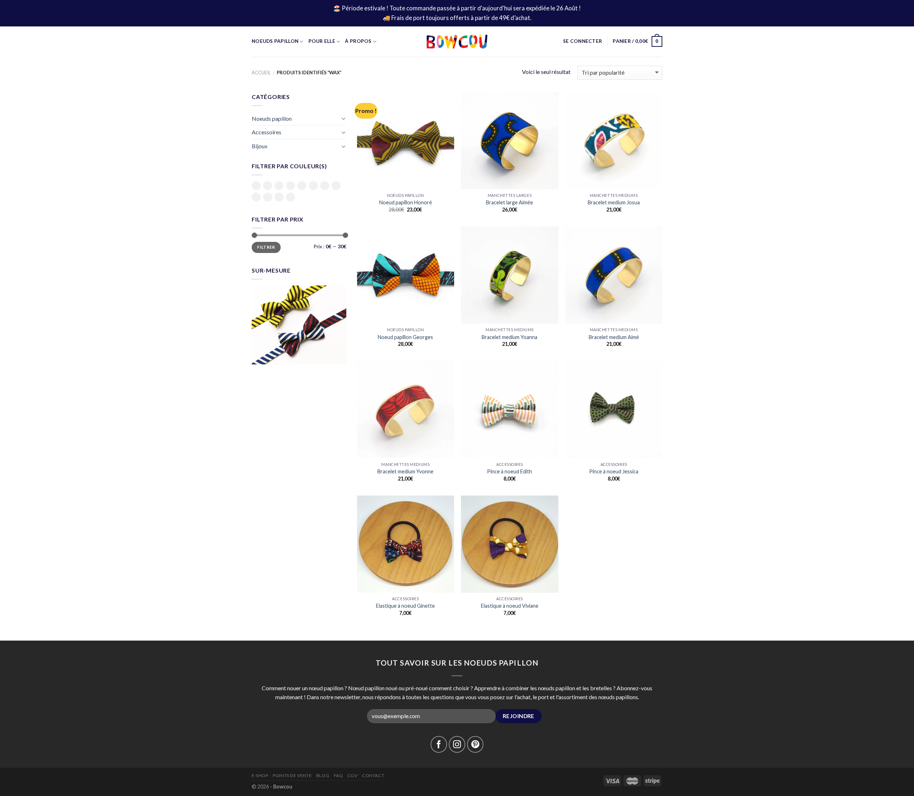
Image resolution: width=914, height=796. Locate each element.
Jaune (290, 185)
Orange (324, 185)
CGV (352, 775)
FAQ (338, 775)
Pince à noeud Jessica (613, 471)
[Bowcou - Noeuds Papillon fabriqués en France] (457, 42)
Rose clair (256, 198)
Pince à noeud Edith (509, 471)
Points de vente (292, 775)
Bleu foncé (267, 186)
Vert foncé (290, 198)
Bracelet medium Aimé (614, 337)
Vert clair (279, 198)
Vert (267, 197)
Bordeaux (279, 185)
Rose (336, 185)
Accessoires (266, 132)
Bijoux (259, 146)
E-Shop (260, 775)
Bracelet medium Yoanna (509, 337)
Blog (322, 775)
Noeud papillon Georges (405, 337)
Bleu (256, 185)
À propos (358, 41)
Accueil (261, 72)
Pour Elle (321, 41)
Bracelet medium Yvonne (405, 471)
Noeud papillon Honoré (405, 202)
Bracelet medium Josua (614, 202)
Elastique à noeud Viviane (509, 606)
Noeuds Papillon (275, 41)
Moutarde (301, 185)
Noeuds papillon (272, 118)
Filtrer (266, 247)
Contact (373, 775)
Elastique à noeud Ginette (405, 606)
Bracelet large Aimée (509, 202)
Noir (313, 185)
